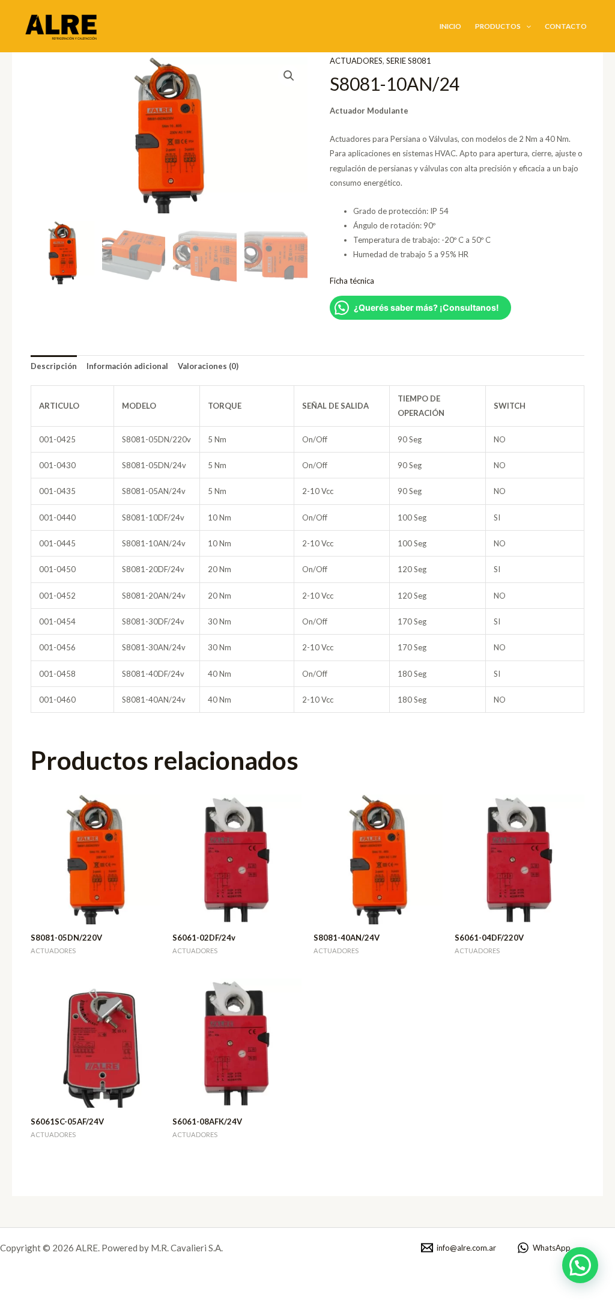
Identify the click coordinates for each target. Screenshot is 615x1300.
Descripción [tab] (54, 366)
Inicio (450, 26)
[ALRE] (63, 25)
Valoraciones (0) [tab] (208, 366)
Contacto (566, 26)
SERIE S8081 (408, 61)
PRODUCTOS (498, 26)
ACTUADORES (356, 61)
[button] (526, 26)
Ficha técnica (352, 280)
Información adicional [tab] (127, 366)
